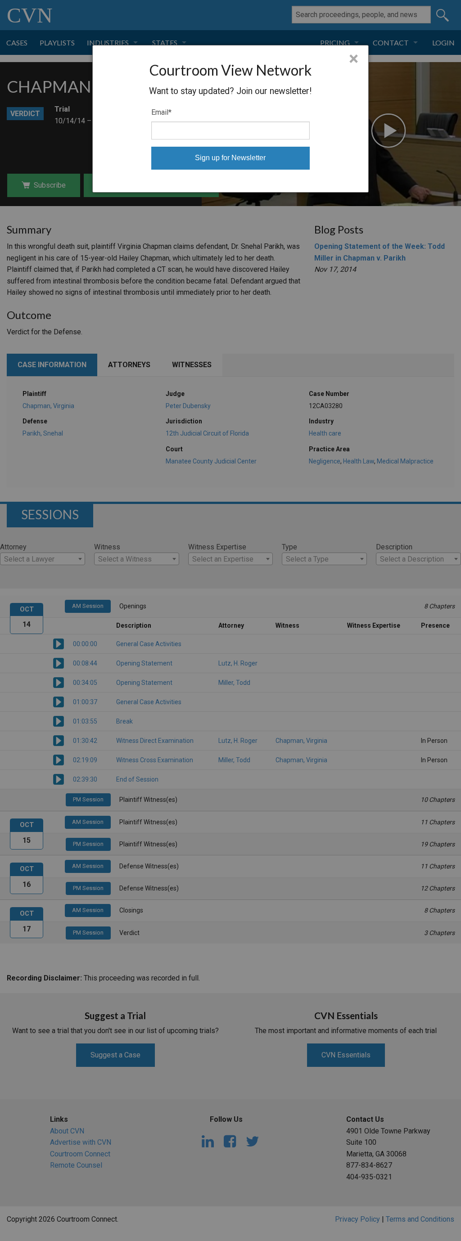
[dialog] (230, 119)
